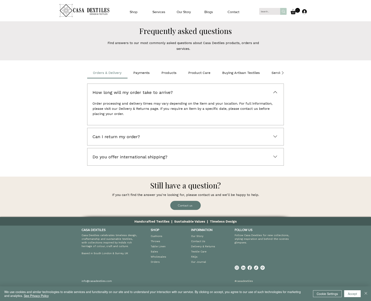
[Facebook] (250, 268)
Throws (155, 241)
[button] (158, 12)
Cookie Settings (327, 294)
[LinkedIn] (243, 268)
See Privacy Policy (36, 295)
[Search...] (283, 11)
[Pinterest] (262, 268)
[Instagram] (237, 268)
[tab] (107, 72)
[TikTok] (256, 268)
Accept (352, 294)
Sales (154, 251)
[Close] (365, 294)
